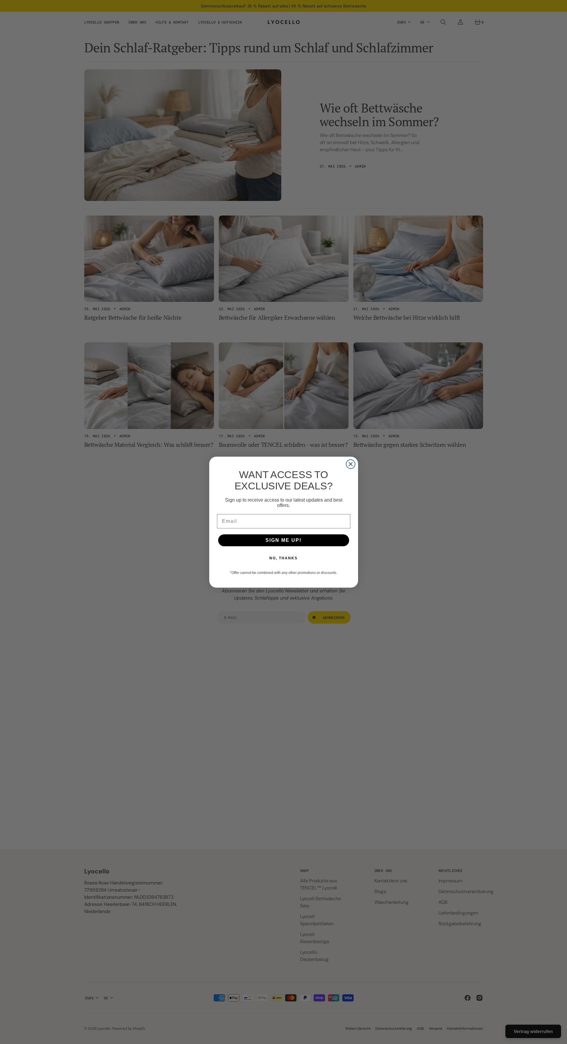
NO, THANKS (283, 558)
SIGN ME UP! (283, 540)
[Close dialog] (350, 464)
